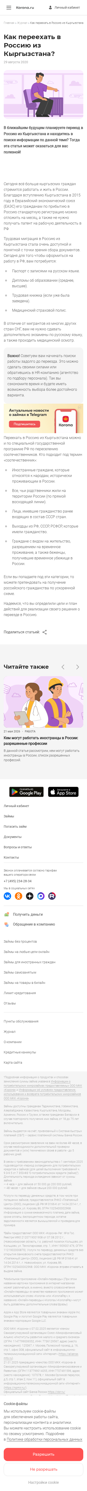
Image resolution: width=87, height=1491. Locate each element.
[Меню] (9, 7)
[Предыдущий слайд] (62, 666)
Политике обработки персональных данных (44, 1439)
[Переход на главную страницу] (25, 8)
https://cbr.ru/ (56, 1392)
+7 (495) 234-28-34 (18, 881)
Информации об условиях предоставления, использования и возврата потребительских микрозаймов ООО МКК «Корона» (42, 1094)
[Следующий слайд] (77, 666)
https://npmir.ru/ (15, 1387)
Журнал (22, 23)
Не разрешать (43, 1469)
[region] (43, 23)
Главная (9, 23)
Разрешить (43, 1454)
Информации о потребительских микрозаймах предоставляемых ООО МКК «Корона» (43, 1086)
